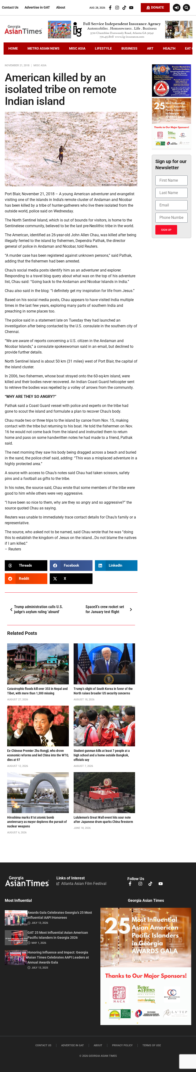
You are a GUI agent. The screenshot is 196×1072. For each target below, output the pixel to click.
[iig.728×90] (120, 37)
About (60, 7)
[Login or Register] (176, 7)
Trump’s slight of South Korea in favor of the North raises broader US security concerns (103, 691)
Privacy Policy (122, 1045)
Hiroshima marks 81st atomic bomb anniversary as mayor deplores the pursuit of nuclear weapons (37, 822)
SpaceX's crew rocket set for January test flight (105, 609)
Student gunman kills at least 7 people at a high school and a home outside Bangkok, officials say (102, 755)
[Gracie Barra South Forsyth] (171, 95)
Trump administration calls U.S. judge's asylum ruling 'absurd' (38, 609)
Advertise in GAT (37, 7)
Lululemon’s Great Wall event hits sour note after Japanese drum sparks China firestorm (103, 820)
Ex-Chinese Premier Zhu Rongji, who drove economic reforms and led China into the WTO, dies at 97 (38, 755)
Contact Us (10, 7)
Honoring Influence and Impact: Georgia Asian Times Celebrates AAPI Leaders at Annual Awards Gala (58, 957)
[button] (186, 7)
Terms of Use (151, 1045)
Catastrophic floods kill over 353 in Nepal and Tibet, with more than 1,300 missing (37, 691)
